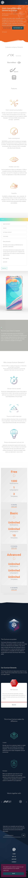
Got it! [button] (13, 873)
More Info (14, 704)
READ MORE (7, 28)
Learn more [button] (6, 870)
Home (14, 854)
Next (26, 802)
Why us (14, 856)
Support (14, 859)
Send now (4, 268)
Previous (1, 802)
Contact (14, 862)
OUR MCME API (17, 28)
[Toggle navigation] (26, 2)
